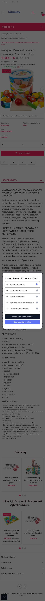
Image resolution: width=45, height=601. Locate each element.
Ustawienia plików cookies (21, 278)
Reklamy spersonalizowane (19, 309)
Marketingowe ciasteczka (18, 290)
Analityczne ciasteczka (17, 296)
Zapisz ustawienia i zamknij (22, 317)
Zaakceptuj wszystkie (22, 322)
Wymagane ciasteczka (17, 284)
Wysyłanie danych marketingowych (22, 302)
